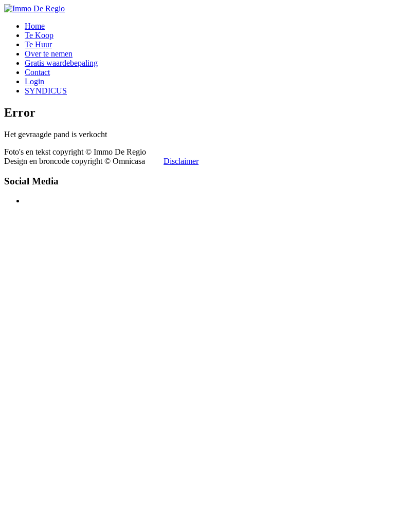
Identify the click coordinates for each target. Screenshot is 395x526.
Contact (37, 72)
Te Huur (38, 44)
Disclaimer (181, 161)
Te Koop (39, 35)
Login (34, 81)
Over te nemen (49, 53)
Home (35, 26)
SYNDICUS (46, 90)
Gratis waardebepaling (61, 63)
